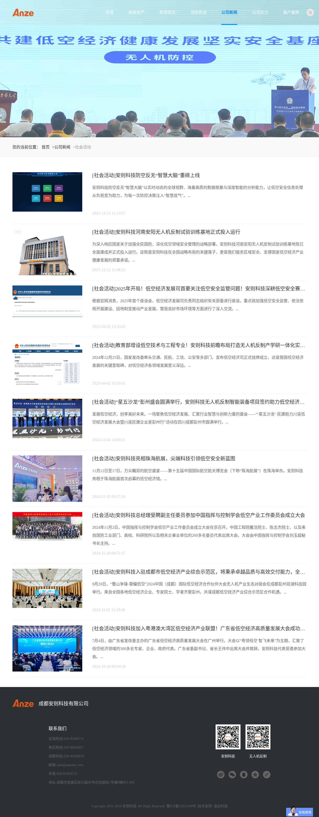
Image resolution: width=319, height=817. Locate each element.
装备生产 (137, 12)
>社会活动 (82, 147)
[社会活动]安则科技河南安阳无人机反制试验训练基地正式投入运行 (166, 232)
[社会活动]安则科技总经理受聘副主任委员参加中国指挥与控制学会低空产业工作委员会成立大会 (198, 515)
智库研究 (167, 12)
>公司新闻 (61, 147)
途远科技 (221, 806)
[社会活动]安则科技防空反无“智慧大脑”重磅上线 (146, 175)
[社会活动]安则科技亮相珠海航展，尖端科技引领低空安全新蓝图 (163, 458)
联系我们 (58, 728)
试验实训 (198, 12)
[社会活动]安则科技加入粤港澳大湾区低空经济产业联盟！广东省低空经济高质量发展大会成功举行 (201, 628)
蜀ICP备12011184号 (181, 806)
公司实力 (260, 12)
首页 (110, 12)
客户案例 (291, 12)
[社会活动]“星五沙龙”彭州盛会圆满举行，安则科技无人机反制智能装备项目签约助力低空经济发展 (201, 402)
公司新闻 (229, 12)
